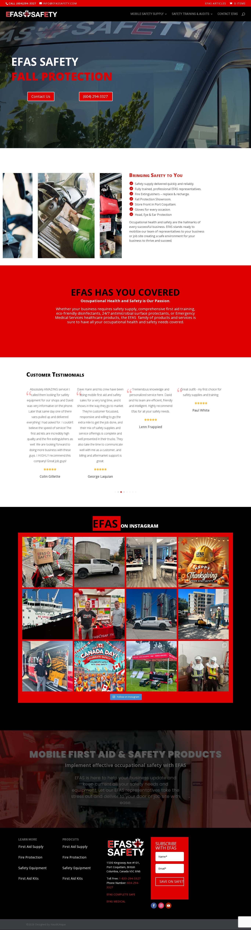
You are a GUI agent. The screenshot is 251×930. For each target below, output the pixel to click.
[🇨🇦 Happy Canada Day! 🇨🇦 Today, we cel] (99, 666)
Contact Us (40, 96)
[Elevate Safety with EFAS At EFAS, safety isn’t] (151, 562)
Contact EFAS (228, 14)
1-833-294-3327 (130, 878)
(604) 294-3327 (96, 96)
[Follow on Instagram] (161, 905)
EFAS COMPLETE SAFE (121, 894)
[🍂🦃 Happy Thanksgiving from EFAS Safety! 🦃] (203, 562)
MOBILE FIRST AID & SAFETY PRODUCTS (125, 755)
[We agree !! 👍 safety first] (47, 614)
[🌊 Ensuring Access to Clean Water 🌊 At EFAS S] (99, 562)
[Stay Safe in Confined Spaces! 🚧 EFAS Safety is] (203, 614)
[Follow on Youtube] (168, 905)
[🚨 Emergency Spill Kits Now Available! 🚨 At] (47, 666)
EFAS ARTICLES (215, 3)
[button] (118, 492)
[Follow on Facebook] (154, 905)
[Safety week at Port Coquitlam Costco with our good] (99, 614)
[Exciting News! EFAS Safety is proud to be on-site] (151, 666)
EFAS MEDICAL (116, 901)
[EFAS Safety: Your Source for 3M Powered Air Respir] (203, 666)
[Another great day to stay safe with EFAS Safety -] (151, 614)
